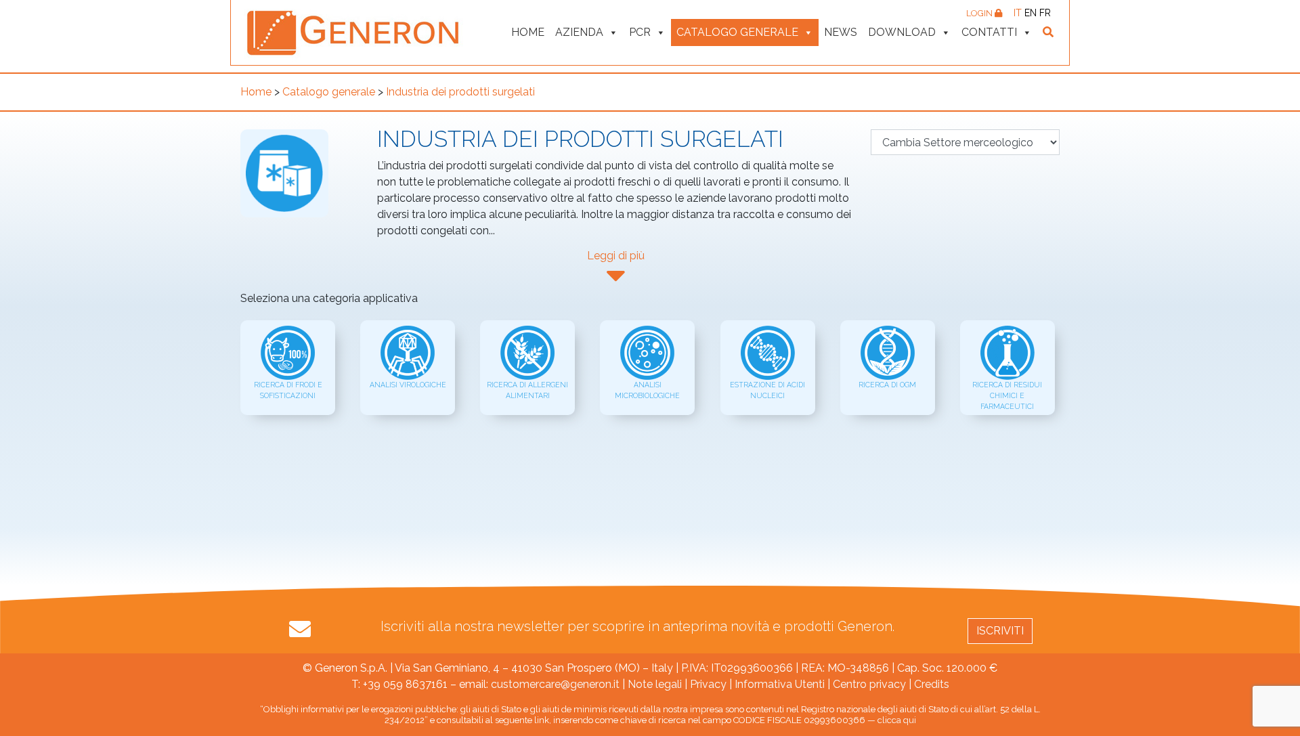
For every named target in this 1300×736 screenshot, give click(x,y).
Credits (931, 684)
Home (527, 32)
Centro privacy (869, 684)
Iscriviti (1000, 630)
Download (902, 32)
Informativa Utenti (780, 684)
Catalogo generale (737, 32)
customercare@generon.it (555, 684)
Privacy (708, 684)
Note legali (655, 684)
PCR (640, 32)
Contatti (989, 32)
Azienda (579, 32)
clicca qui (897, 720)
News (840, 32)
